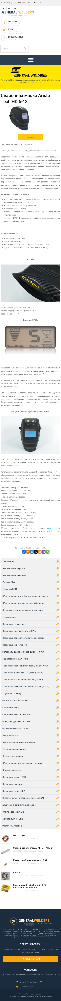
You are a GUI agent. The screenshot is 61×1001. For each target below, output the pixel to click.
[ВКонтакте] (24, 552)
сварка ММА (53, 528)
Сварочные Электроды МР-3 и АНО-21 (33, 848)
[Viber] (44, 552)
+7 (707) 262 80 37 (14, 26)
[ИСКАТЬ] (25, 48)
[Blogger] (40, 552)
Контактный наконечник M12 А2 (30, 860)
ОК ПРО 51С (19, 835)
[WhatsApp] (48, 552)
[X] (36, 552)
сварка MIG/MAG (29, 531)
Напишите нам (30, 958)
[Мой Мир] (32, 552)
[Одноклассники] (28, 552)
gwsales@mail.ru (14, 31)
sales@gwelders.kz (15, 34)
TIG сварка (44, 531)
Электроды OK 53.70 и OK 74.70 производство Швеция (29, 886)
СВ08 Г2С (18, 872)
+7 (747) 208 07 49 (14, 24)
